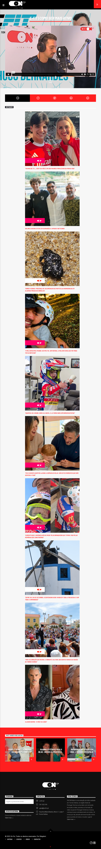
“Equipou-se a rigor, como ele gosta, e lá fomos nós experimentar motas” (50, 413)
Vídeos (28, 839)
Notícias (9, 839)
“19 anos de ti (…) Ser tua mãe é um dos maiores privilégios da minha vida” (50, 168)
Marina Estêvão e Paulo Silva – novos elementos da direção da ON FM (50, 752)
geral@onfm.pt (44, 808)
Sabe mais (70, 819)
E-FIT (50, 82)
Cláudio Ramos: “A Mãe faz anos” (36, 722)
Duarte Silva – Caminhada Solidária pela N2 (20, 750)
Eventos (19, 839)
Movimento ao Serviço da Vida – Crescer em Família (81, 750)
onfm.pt (41, 801)
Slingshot (43, 836)
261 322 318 (43, 804)
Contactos (37, 839)
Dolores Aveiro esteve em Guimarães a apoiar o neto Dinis (45, 228)
